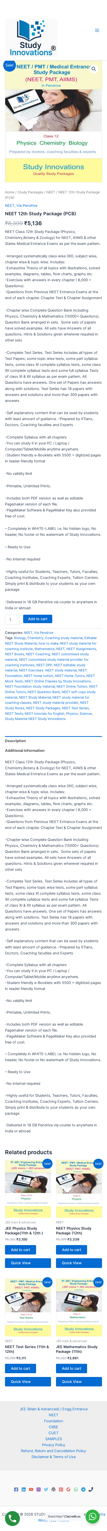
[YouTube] (31, 1489)
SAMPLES (53, 1439)
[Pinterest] (61, 1489)
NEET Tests (14, 713)
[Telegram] (83, 1489)
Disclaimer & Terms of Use (54, 1457)
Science (86, 713)
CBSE (53, 1427)
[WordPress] (53, 1489)
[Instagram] (38, 1489)
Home (9, 192)
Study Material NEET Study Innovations (35, 719)
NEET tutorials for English (44, 713)
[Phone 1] (91, 1489)
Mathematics (44, 649)
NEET (51, 192)
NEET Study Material (35, 697)
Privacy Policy (53, 1445)
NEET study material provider (55, 703)
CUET (53, 1433)
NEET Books (14, 654)
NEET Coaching (38, 654)
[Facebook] (16, 1489)
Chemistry (35, 638)
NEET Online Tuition (71, 686)
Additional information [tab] (25, 750)
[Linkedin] (23, 1489)
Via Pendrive (26, 205)
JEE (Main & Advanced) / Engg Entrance (54, 1409)
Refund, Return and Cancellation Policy (53, 1451)
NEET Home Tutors (70, 676)
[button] (93, 68)
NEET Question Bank (44, 692)
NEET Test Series (75, 708)
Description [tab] (15, 741)
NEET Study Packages (43, 708)
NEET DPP (44, 665)
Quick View (21, 1263)
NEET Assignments (81, 649)
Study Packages (30, 192)
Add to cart (37, 619)
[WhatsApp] (76, 1489)
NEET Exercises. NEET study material (48, 670)
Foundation (53, 1421)
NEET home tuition (38, 676)
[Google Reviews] (68, 1489)
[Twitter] (46, 1489)
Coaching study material (64, 638)
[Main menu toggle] (97, 30)
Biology (20, 638)
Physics (72, 713)
